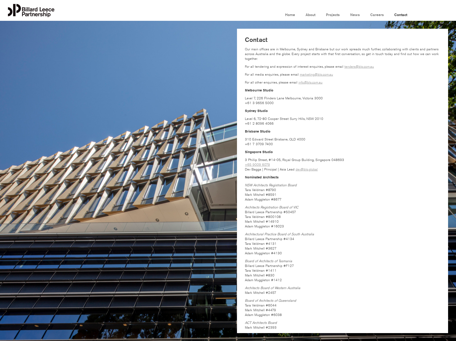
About (310, 15)
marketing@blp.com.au (316, 74)
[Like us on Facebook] (432, 14)
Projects (333, 15)
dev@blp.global (307, 169)
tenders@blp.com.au (359, 67)
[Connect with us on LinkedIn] (421, 14)
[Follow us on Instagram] (443, 14)
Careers (377, 15)
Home (290, 15)
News (355, 15)
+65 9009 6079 (257, 165)
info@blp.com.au (310, 82)
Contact (400, 15)
